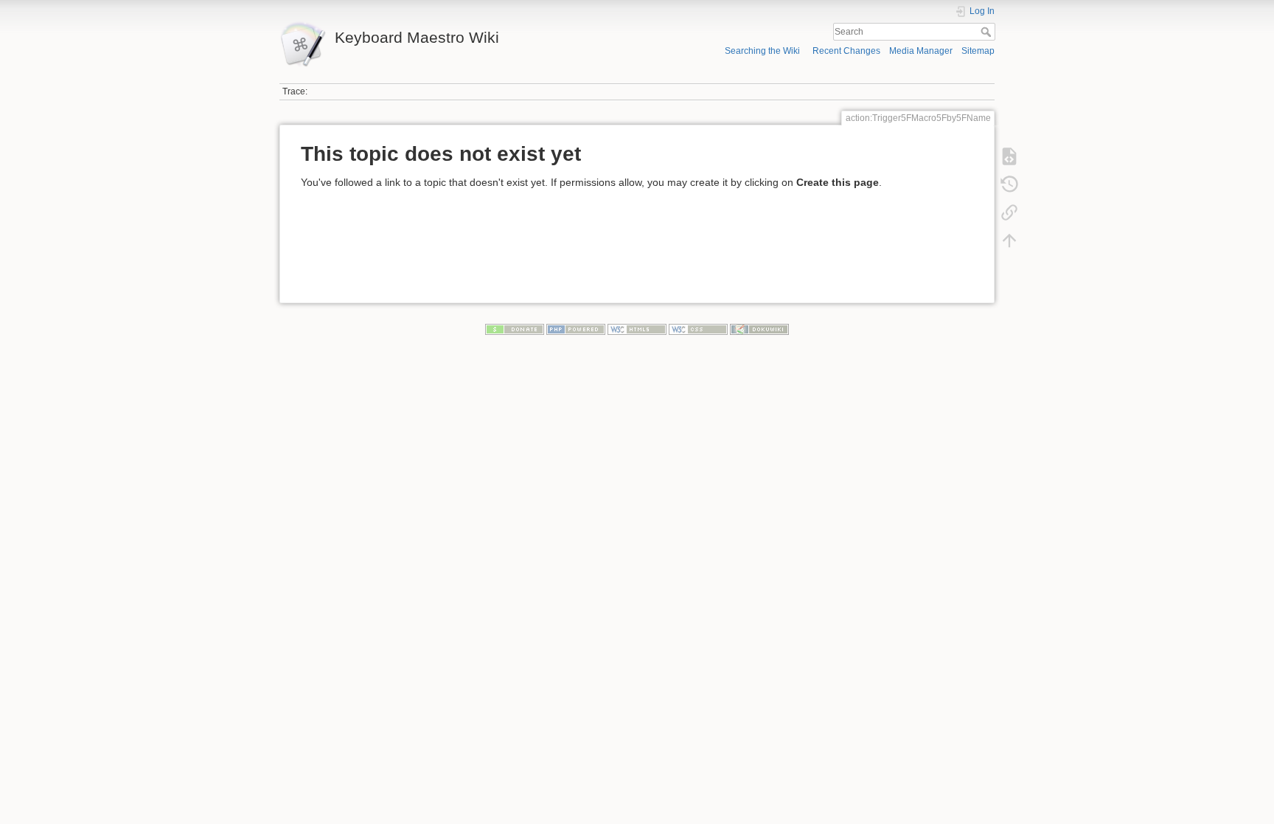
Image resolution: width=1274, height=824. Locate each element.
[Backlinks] (1009, 212)
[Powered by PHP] (575, 329)
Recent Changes (846, 51)
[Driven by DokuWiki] (759, 329)
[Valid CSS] (698, 329)
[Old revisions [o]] (1009, 184)
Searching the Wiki (762, 51)
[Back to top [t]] (1009, 240)
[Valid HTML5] (637, 329)
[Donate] (514, 329)
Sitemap (978, 51)
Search (988, 32)
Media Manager (921, 51)
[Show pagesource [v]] (1009, 156)
